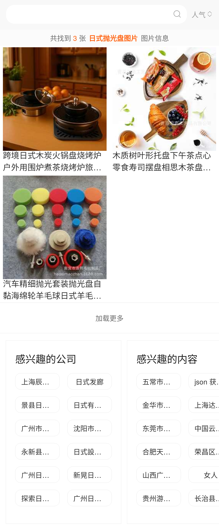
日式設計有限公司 (101, 451)
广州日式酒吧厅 (45, 475)
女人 (211, 475)
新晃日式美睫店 (97, 475)
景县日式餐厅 (42, 405)
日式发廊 (90, 381)
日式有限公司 (94, 405)
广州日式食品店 (97, 498)
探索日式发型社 (45, 498)
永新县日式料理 (45, 451)
